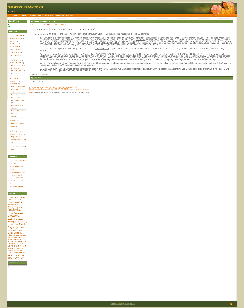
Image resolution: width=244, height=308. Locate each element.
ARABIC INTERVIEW (16, 38)
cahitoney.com (121, 303)
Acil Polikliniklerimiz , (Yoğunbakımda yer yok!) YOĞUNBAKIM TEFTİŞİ (53, 87)
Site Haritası (69, 15)
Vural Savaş (19, 252)
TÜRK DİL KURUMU (15, 60)
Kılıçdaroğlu (18, 237)
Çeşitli (13, 116)
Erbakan (19, 219)
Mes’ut (17, 239)
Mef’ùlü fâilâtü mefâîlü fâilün (18, 100)
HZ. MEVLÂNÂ (14, 44)
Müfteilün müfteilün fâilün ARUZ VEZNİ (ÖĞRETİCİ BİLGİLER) (17, 180)
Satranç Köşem (49, 15)
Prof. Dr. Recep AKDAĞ (16, 35)
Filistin (14, 227)
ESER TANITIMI (15, 55)
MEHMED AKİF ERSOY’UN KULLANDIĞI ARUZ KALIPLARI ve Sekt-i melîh (18, 68)
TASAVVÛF (13, 41)
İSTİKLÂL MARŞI (15, 49)
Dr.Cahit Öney (14, 216)
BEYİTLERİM (13, 84)
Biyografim (25, 15)
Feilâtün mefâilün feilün (17, 92)
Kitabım (12, 149)
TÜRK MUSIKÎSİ (14, 52)
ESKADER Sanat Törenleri (17, 146)
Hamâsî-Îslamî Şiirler (16, 123)
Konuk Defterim (59, 15)
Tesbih (10, 252)
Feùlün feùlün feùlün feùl (16, 186)
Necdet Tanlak (17, 241)
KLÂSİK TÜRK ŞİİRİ (15, 63)
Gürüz (13, 230)
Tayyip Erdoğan (17, 250)
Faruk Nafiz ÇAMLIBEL (13, 224)
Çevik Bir (19, 257)
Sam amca (20, 245)
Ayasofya (13, 126)
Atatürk (20, 205)
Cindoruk (11, 211)
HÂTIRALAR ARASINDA (16, 134)
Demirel (18, 213)
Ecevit (11, 218)
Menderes (11, 239)
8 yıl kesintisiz (11, 197)
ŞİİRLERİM (13, 121)
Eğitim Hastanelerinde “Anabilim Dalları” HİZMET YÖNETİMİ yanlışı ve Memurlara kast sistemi (59, 89)
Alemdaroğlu (16, 199)
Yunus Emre (14, 255)
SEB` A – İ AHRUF (15, 47)
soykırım (11, 248)
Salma (10, 246)
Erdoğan (12, 221)
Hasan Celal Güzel (15, 231)
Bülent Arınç (13, 207)
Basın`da (40, 15)
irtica (15, 235)
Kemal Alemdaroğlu (21, 235)
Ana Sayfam (17, 15)
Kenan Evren (11, 237)
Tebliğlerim (33, 15)
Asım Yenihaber (15, 203)
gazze (19, 227)
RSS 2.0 (31, 92)
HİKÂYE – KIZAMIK (15, 131)
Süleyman (18, 248)
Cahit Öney (16, 209)
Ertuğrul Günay (22, 222)
